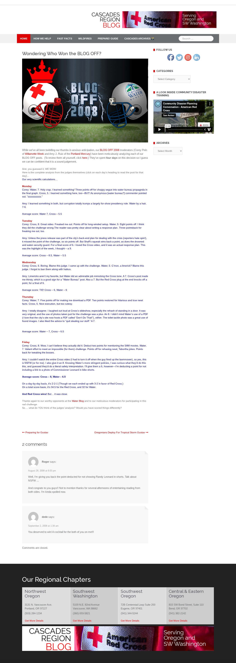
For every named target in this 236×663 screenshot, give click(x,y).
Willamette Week (34, 153)
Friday (26, 342)
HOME (23, 38)
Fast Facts (64, 38)
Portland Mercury (80, 153)
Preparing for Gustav (36, 432)
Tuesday (27, 220)
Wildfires (85, 38)
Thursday (27, 296)
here (84, 157)
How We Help (42, 38)
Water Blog (78, 401)
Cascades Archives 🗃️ (139, 38)
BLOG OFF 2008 (109, 150)
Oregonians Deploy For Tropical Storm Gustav (119, 432)
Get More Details (34, 620)
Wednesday (29, 262)
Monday (27, 186)
